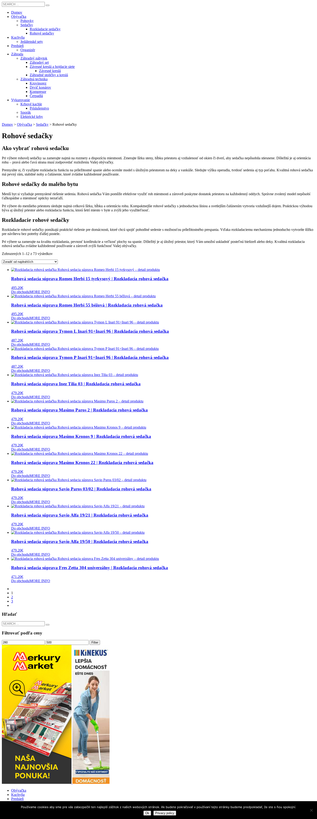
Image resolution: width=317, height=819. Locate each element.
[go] (47, 5)
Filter (94, 642)
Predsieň (17, 799)
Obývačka (18, 790)
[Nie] (311, 810)
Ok (147, 813)
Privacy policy (164, 813)
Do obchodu (20, 292)
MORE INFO (39, 292)
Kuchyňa (18, 795)
